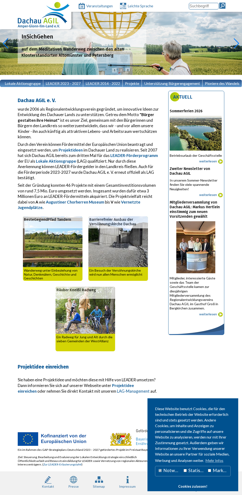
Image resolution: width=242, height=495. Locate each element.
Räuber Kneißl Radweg (76, 290)
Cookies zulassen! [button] (192, 486)
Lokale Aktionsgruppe (23, 83)
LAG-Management (133, 391)
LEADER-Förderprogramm (134, 155)
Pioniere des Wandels (222, 83)
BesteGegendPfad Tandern (47, 219)
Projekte (132, 83)
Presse (73, 486)
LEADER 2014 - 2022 (103, 83)
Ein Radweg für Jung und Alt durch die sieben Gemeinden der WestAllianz (84, 339)
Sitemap (99, 486)
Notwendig (172, 470)
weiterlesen (208, 161)
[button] (5, 43)
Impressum (127, 486)
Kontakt (48, 486)
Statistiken (196, 470)
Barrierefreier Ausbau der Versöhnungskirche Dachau (112, 221)
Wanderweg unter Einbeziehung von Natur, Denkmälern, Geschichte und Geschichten (51, 274)
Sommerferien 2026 (186, 111)
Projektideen (71, 150)
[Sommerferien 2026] (196, 152)
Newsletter (11, 92)
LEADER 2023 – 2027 (63, 83)
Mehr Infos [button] (214, 460)
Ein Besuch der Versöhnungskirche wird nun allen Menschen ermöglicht (116, 272)
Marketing (221, 470)
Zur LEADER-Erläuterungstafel (62, 464)
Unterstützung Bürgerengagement (172, 83)
